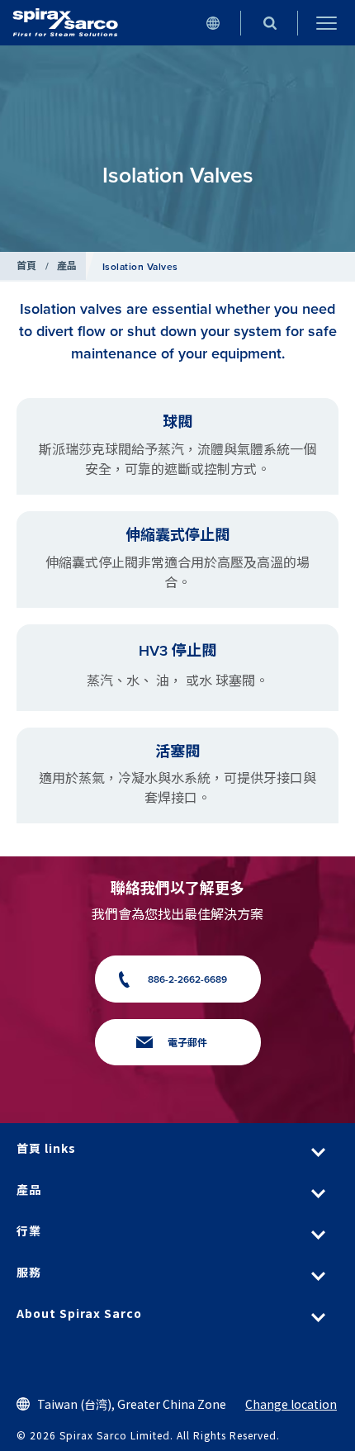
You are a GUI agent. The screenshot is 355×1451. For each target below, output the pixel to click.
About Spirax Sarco (79, 1313)
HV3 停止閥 (177, 650)
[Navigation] (326, 22)
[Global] (212, 22)
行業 (29, 1230)
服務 (29, 1272)
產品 (67, 265)
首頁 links (46, 1148)
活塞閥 (177, 751)
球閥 (177, 422)
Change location (291, 1404)
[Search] (269, 22)
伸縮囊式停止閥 (177, 535)
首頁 (27, 265)
